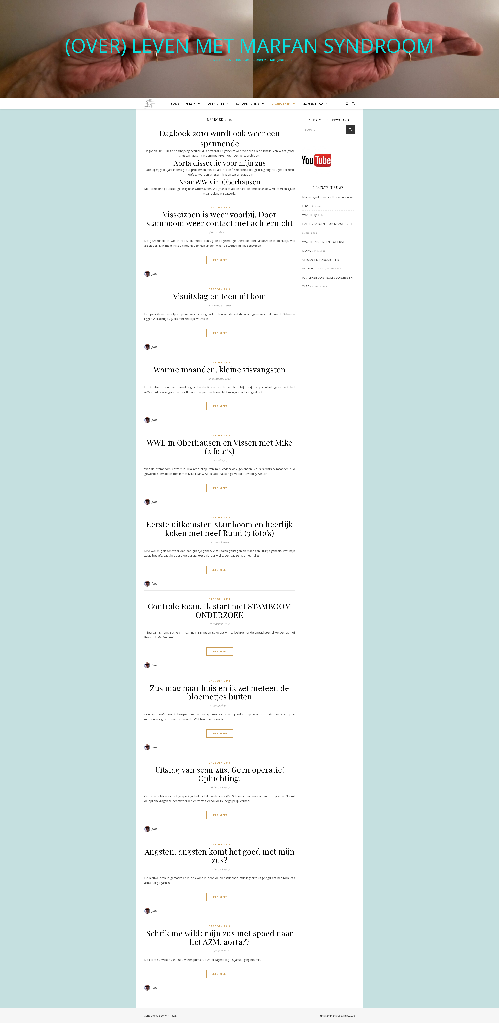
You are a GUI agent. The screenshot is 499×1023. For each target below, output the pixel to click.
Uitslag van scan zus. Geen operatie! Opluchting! (219, 773)
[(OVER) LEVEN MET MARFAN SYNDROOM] (150, 103)
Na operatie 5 (248, 103)
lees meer (219, 260)
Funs (175, 103)
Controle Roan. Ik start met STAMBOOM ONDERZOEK (220, 610)
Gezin (191, 103)
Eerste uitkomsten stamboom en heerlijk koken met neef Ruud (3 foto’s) (219, 528)
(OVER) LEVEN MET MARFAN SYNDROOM (249, 45)
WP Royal (170, 1015)
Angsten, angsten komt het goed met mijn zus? (220, 855)
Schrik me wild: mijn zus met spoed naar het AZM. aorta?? (219, 937)
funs (154, 274)
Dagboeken (281, 103)
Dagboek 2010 (220, 207)
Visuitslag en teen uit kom (219, 296)
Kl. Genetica (312, 103)
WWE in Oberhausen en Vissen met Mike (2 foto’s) (220, 446)
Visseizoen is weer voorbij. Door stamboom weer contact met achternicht (219, 218)
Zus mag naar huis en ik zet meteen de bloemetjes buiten (219, 692)
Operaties (215, 103)
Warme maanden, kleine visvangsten (220, 369)
